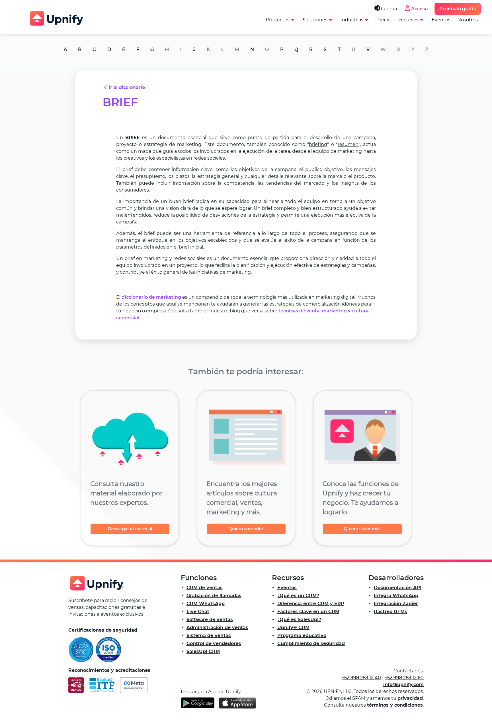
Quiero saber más (362, 528)
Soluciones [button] (315, 20)
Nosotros (467, 20)
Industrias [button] (352, 20)
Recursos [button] (408, 20)
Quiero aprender (246, 528)
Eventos (441, 20)
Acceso (419, 8)
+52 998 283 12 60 (404, 677)
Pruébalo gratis (457, 8)
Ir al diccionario (127, 87)
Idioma (389, 8)
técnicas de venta (299, 311)
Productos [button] (278, 20)
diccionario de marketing (151, 297)
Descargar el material (130, 528)
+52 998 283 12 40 (361, 677)
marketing (334, 311)
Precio (383, 20)
